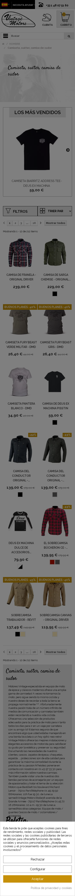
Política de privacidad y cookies (51, 888)
